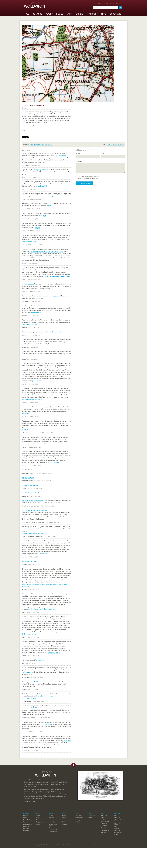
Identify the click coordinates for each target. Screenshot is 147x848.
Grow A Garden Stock (29, 698)
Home (100, 3)
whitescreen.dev (28, 284)
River (37, 817)
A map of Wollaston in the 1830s (41, 144)
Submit (112, 3)
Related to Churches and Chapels (118, 819)
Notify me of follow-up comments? (88, 178)
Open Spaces (105, 828)
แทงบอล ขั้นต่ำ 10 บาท (32, 708)
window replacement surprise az (33, 399)
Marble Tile (25, 413)
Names (51, 815)
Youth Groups (53, 822)
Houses (25, 815)
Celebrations (79, 815)
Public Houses (27, 824)
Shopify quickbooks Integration (32, 500)
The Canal (104, 823)
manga (51, 196)
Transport (92, 14)
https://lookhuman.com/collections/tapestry (41, 609)
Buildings (37, 14)
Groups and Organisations (53, 828)
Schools (51, 817)
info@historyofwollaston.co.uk (81, 845)
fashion (37, 227)
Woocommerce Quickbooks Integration (35, 510)
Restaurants (26, 826)
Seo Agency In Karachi (40, 170)
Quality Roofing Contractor (37, 444)
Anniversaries (79, 817)
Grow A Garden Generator (44, 696)
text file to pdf (66, 740)
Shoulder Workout (28, 477)
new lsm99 (49, 724)
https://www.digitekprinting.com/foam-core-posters (46, 251)
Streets (38, 815)
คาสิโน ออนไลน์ (27, 672)
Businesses (65, 820)
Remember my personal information (88, 176)
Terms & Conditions (96, 845)
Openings (78, 820)
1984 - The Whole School (115, 144)
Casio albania (43, 554)
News (106, 3)
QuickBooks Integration (30, 485)
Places (49, 14)
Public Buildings (28, 820)
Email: (103, 153)
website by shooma (107, 845)
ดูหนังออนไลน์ (42, 186)
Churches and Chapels (53, 825)
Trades (64, 822)
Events (79, 14)
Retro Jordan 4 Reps (29, 241)
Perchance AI (39, 660)
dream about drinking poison (50, 296)
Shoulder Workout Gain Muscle (32, 493)
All (27, 14)
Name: (78, 153)
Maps (103, 14)
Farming (64, 815)
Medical (64, 824)
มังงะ (44, 215)
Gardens (103, 819)
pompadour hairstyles (29, 561)
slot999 (36, 682)
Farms (25, 822)
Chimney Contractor (52, 462)
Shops (25, 817)
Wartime (77, 822)
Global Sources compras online (58, 276)
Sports (38, 824)
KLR (102, 834)
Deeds (116, 815)
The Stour (104, 826)
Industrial (26, 828)
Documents (115, 14)
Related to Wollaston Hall (118, 831)
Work (69, 14)
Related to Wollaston (117, 827)
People (59, 14)
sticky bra (25, 356)
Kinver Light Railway (91, 816)
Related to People (117, 823)
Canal (38, 820)
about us (25, 430)
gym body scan (37, 381)
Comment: (79, 161)
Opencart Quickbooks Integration (33, 533)
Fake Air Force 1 (37, 312)
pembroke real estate (54, 332)
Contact (118, 3)
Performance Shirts (53, 652)
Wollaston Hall (27, 830)
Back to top (73, 764)
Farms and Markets (104, 816)
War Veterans (53, 831)
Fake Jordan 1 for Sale (29, 324)
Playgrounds (40, 822)
